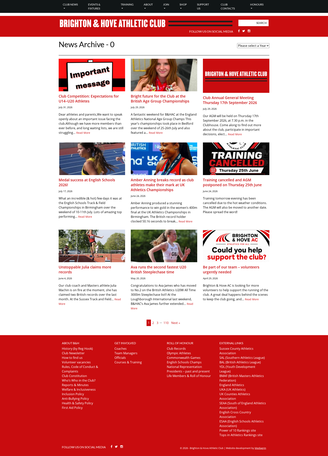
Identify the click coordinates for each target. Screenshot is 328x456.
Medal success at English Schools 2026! (87, 182)
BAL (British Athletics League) (240, 362)
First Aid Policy (72, 408)
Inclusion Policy (73, 394)
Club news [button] (70, 4)
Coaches (120, 348)
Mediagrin (260, 448)
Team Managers (125, 353)
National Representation (184, 367)
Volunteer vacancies (76, 362)
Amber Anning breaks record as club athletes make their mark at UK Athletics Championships (162, 184)
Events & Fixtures (94, 6)
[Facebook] (239, 31)
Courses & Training (128, 362)
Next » (175, 323)
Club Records (176, 348)
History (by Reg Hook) (77, 348)
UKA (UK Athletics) (232, 389)
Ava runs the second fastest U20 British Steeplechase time (158, 269)
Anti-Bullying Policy (75, 399)
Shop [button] (183, 4)
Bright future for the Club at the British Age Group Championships (160, 99)
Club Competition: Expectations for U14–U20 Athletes (89, 99)
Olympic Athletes (179, 353)
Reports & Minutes (75, 385)
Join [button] (166, 4)
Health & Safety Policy (77, 403)
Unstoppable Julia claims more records (85, 269)
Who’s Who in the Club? (78, 380)
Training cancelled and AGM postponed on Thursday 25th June (232, 182)
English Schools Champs (184, 362)
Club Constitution (74, 376)
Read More (83, 133)
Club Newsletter (73, 353)
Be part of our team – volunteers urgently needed (231, 269)
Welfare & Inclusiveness (79, 389)
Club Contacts (228, 6)
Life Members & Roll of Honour (189, 376)
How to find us (72, 358)
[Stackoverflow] (249, 31)
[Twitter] (244, 31)
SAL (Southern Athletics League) (242, 358)
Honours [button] (256, 4)
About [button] (148, 4)
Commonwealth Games (183, 358)
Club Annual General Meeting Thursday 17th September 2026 (230, 100)
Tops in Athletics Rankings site (241, 435)
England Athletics (231, 385)
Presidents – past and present (188, 371)
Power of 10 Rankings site (237, 430)
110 (166, 323)
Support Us (203, 6)
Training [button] (127, 4)
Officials (120, 358)
